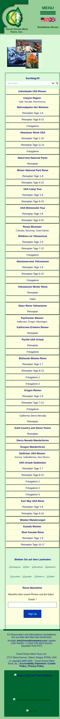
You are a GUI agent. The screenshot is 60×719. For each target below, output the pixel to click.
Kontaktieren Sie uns (48, 27)
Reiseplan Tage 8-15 (33, 474)
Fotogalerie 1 (33, 377)
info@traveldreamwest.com (32, 640)
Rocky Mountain (32, 228)
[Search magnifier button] (57, 83)
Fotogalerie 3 (33, 494)
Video (33, 299)
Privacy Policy (36, 666)
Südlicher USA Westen (32, 455)
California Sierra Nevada (32, 415)
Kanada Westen (32, 526)
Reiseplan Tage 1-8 (32, 113)
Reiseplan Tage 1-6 (32, 241)
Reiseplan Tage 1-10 (33, 138)
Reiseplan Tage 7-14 (33, 402)
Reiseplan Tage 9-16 (33, 513)
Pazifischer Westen (32, 320)
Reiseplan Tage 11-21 (32, 144)
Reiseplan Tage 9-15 (33, 119)
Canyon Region (32, 99)
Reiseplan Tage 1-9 (32, 538)
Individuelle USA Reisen (32, 91)
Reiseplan (32, 163)
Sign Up (32, 613)
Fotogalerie (33, 126)
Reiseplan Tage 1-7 (32, 364)
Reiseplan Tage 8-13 (33, 370)
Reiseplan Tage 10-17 (32, 544)
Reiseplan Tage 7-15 (33, 248)
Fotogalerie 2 (33, 383)
